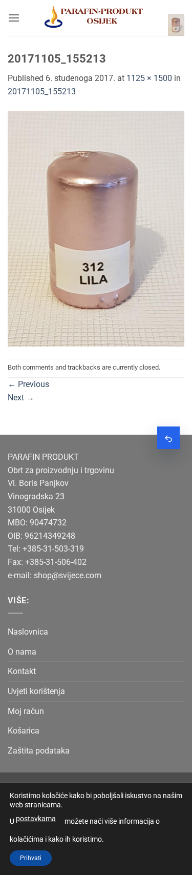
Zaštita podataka (39, 751)
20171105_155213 (42, 91)
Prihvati (30, 858)
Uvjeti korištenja (36, 691)
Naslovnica (28, 632)
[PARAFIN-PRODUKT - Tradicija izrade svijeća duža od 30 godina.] (94, 18)
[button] (14, 17)
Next (21, 397)
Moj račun (26, 711)
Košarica (23, 731)
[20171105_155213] (96, 228)
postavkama (36, 819)
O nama (22, 652)
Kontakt (22, 671)
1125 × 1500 (149, 78)
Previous (28, 384)
